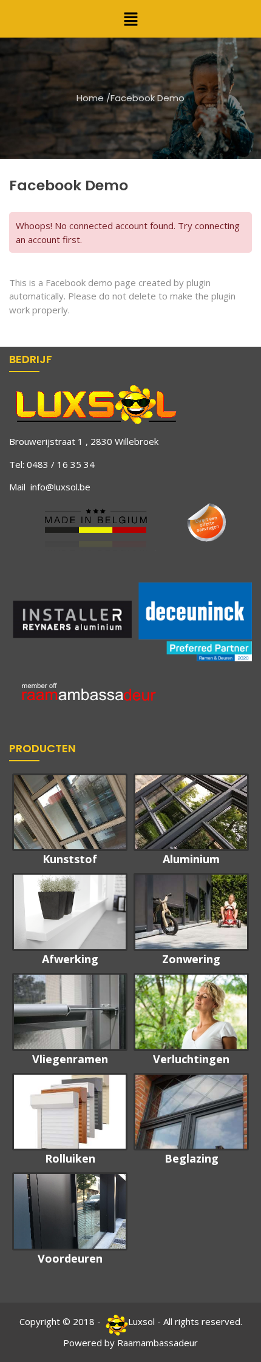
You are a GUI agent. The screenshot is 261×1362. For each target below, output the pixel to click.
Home (90, 98)
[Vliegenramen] (69, 1012)
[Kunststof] (69, 812)
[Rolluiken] (69, 1112)
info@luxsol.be (60, 487)
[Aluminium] (191, 812)
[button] (130, 19)
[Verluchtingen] (191, 1012)
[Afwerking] (69, 912)
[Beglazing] (191, 1112)
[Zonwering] (191, 912)
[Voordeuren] (69, 1211)
